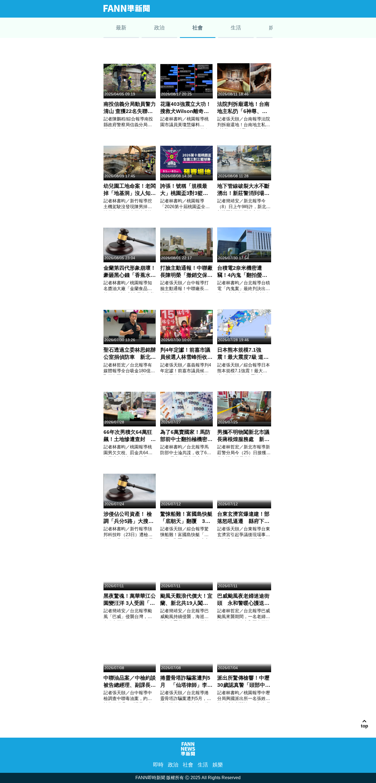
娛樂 (267, 9)
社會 (238, 9)
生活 (252, 9)
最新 (208, 9)
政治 (223, 9)
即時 (158, 765)
